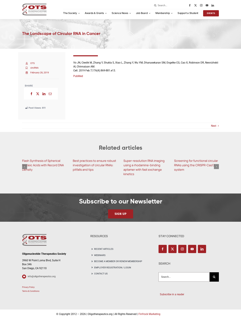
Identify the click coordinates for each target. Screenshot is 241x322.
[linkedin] (213, 5)
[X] (38, 93)
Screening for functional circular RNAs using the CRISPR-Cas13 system (196, 165)
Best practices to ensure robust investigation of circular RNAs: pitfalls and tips (94, 165)
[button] (24, 166)
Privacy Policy (28, 287)
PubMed (78, 76)
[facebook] (191, 5)
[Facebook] (31, 93)
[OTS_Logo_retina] (34, 4)
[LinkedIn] (44, 93)
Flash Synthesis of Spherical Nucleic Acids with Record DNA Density (43, 165)
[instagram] (202, 5)
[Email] (50, 93)
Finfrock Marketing (149, 314)
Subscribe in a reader (171, 294)
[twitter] (196, 5)
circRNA (34, 67)
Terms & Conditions (30, 291)
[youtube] (208, 5)
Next (213, 125)
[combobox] (171, 5)
